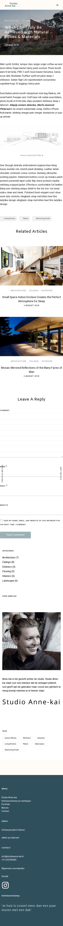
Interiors (38, 21)
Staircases (39, 744)
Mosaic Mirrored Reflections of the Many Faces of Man (31, 370)
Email (3, 486)
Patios (25, 218)
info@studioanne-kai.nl (13, 856)
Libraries (41, 738)
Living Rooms (9, 218)
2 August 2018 (31, 305)
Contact (5, 811)
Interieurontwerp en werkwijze (16, 801)
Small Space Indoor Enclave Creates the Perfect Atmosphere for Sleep (31, 299)
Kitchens (27, 738)
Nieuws (5, 807)
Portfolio (6, 804)
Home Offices (10, 738)
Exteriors (46, 290)
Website (4, 505)
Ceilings (26, 21)
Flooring (6, 571)
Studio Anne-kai (9, 797)
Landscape (8, 581)
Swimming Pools (43, 218)
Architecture (12, 21)
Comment (5, 410)
